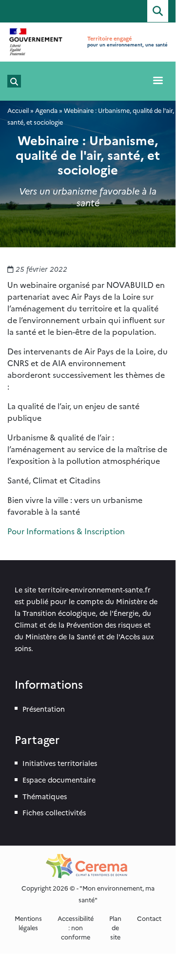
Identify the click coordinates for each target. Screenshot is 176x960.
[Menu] (157, 81)
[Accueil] (36, 42)
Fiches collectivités (54, 812)
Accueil (18, 110)
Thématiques (44, 796)
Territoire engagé (109, 38)
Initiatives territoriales (59, 763)
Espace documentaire (59, 780)
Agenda (46, 110)
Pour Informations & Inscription (66, 530)
